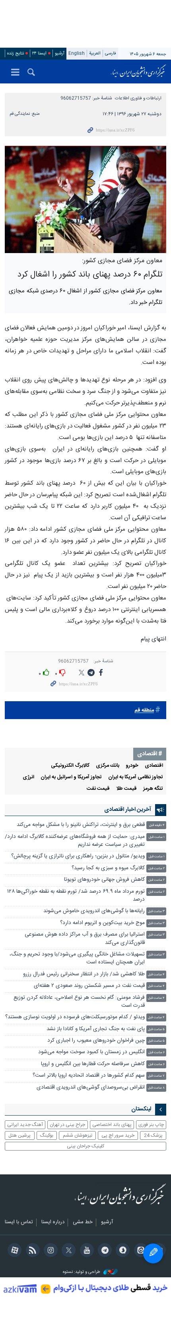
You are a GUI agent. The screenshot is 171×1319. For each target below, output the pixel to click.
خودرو (132, 766)
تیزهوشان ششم (77, 1135)
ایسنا (138, 71)
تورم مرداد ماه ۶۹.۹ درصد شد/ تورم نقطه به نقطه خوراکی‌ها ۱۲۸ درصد (76, 896)
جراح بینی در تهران (67, 1125)
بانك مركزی (107, 766)
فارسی (110, 53)
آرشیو (59, 53)
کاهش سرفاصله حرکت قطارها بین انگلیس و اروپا (93, 1064)
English (76, 53)
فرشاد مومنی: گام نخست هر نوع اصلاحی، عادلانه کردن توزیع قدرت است (79, 1002)
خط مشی (83, 1222)
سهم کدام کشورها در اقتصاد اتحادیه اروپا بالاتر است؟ (89, 1075)
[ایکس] (67, 1251)
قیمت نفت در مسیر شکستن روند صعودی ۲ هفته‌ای (89, 986)
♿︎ (153, 1253)
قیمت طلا (126, 789)
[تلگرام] (103, 1251)
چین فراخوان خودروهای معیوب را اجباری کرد (96, 1041)
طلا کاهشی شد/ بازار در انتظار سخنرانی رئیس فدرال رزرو (84, 974)
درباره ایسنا (52, 1222)
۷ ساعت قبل (156, 1076)
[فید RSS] (31, 1251)
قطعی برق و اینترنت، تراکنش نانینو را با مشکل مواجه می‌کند (81, 825)
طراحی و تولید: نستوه (82, 1272)
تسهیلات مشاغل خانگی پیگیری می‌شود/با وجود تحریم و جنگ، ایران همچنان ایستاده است (77, 958)
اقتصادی (154, 766)
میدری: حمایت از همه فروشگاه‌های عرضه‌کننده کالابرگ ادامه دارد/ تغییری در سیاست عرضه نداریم (75, 841)
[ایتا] (139, 1251)
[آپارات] (13, 1251)
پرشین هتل (19, 1135)
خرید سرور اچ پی (117, 1135)
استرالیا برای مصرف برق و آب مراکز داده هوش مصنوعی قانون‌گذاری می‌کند (85, 938)
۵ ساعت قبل (156, 1029)
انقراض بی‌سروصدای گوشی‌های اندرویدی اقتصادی (90, 1087)
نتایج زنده (15, 53)
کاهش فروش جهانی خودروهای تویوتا (104, 880)
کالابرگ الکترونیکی (70, 766)
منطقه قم (144, 710)
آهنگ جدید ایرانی (25, 1125)
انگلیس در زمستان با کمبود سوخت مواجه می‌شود (91, 1052)
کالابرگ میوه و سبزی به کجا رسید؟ (108, 868)
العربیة (95, 53)
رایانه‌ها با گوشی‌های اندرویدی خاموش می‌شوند (94, 911)
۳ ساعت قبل (156, 911)
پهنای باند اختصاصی (112, 1125)
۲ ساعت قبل (156, 868)
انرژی (28, 777)
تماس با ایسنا (19, 1222)
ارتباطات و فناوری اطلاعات (138, 98)
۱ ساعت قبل (157, 837)
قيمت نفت (98, 789)
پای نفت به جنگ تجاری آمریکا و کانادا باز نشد (96, 1029)
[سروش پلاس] (121, 1251)
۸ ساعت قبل (156, 1088)
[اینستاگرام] (49, 1251)
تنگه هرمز (153, 789)
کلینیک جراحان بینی (85, 1146)
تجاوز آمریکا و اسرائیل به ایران (71, 777)
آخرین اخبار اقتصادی (127, 809)
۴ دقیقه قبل (157, 825)
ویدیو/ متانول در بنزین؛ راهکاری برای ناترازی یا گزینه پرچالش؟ (78, 856)
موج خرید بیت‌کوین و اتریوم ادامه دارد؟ (102, 923)
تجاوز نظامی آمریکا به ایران (135, 777)
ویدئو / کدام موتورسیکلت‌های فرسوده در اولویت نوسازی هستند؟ (75, 1017)
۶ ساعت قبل (156, 1052)
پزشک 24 (153, 1135)
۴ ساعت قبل (156, 974)
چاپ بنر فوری (151, 1125)
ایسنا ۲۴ (39, 53)
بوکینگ (46, 1135)
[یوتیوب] (85, 1251)
